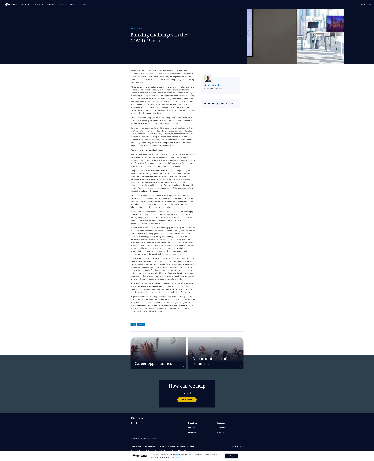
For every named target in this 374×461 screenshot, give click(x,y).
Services (191, 427)
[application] (187, 456)
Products (192, 432)
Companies (150, 446)
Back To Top (237, 446)
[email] (213, 103)
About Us (221, 427)
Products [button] (50, 4)
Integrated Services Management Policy (176, 446)
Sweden (148, 248)
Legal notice (136, 446)
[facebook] (217, 103)
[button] (370, 4)
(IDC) (143, 110)
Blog (133, 325)
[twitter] (226, 103)
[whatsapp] (231, 103)
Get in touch (186, 399)
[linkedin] (222, 103)
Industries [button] (25, 4)
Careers (220, 432)
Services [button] (38, 4)
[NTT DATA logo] (9, 4)
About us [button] (73, 4)
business (141, 325)
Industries (192, 423)
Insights (63, 4)
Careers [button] (85, 4)
